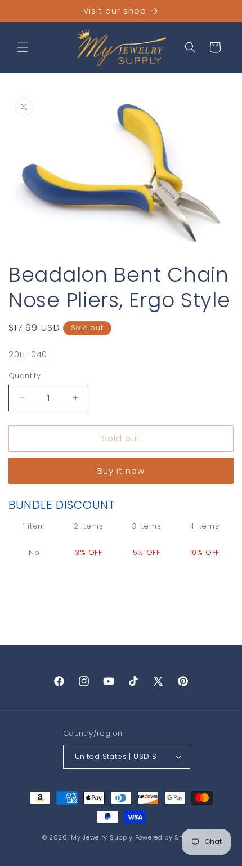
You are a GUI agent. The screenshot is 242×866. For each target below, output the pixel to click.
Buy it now (121, 471)
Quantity (24, 375)
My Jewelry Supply (102, 837)
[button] (22, 47)
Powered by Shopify (167, 837)
